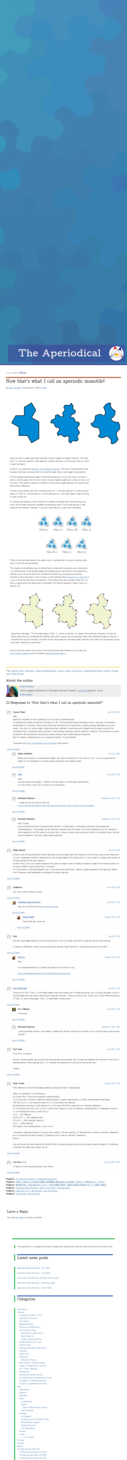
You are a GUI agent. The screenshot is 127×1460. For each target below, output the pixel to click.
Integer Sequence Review (31, 1339)
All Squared (26, 1416)
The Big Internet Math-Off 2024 (32, 1458)
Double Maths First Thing (30, 1342)
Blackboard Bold (26, 1324)
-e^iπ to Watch (27, 1437)
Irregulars (23, 1351)
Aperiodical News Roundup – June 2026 (33, 1273)
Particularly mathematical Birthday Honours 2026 (38, 1278)
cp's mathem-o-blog (27, 1330)
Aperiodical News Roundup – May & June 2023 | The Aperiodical (43, 1188)
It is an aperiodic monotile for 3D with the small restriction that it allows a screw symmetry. (56, 805)
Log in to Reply (13, 749)
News (22, 373)
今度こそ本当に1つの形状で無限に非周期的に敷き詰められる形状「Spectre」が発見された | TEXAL (60, 1182)
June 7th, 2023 (114, 850)
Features (22, 1392)
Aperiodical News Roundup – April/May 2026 (36, 1283)
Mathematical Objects (30, 1422)
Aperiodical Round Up (28, 1318)
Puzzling (20, 1443)
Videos (22, 1434)
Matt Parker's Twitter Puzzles (32, 1363)
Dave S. (21, 957)
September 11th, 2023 (111, 798)
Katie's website (26, 694)
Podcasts (23, 1413)
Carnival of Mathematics (29, 1327)
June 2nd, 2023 (113, 712)
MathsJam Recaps (28, 1360)
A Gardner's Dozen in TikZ (30, 1315)
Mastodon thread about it (55, 653)
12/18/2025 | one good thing (28, 1194)
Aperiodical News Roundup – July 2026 (33, 1268)
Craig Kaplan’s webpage (20, 653)
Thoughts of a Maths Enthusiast (32, 1381)
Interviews (23, 1395)
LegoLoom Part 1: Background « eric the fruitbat (36, 1191)
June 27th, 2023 (113, 887)
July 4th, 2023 (114, 936)
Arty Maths (24, 1321)
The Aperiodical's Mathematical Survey (35, 1378)
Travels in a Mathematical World (33, 1384)
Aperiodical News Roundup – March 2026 (34, 1288)
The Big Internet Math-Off (28, 1449)
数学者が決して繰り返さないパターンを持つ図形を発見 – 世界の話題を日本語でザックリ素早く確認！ (61, 1185)
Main (19, 1387)
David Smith (77, 671)
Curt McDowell (20, 988)
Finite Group (82, 690)
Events (24, 1404)
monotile (106, 671)
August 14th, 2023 (112, 917)
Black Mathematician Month (35, 1407)
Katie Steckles (15, 388)
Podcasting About (28, 1425)
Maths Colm (24, 1354)
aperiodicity (29, 671)
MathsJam (23, 1357)
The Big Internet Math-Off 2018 (32, 1452)
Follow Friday (25, 1345)
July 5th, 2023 (114, 988)
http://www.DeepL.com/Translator (42, 743)
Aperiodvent (24, 1389)
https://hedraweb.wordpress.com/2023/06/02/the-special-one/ (44, 973)
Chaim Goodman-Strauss (45, 671)
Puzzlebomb (24, 1372)
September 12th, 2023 (111, 819)
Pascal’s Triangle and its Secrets (32, 1366)
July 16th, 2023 (113, 1049)
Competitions (26, 1401)
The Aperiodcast (28, 1428)
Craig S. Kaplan (64, 671)
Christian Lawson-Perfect (29, 902)
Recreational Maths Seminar (31, 1375)
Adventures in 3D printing (32, 1333)
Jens (20, 774)
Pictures (20, 1440)
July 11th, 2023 (113, 774)
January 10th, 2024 (112, 1162)
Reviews (22, 1431)
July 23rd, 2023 (113, 1009)
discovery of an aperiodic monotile (46, 469)
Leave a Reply (17, 1211)
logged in (21, 1217)
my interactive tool (50, 906)
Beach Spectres (27, 1336)
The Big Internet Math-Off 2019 (32, 1455)
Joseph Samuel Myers (93, 671)
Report (20, 1446)
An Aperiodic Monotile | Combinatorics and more (36, 1179)
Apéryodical (22, 1309)
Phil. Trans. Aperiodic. (28, 1369)
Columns (20, 1312)
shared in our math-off (77, 577)
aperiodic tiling (17, 671)
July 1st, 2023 (114, 754)
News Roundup (27, 1410)
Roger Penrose (17, 674)
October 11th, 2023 (112, 1083)
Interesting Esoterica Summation (32, 1348)
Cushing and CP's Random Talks (35, 1419)
